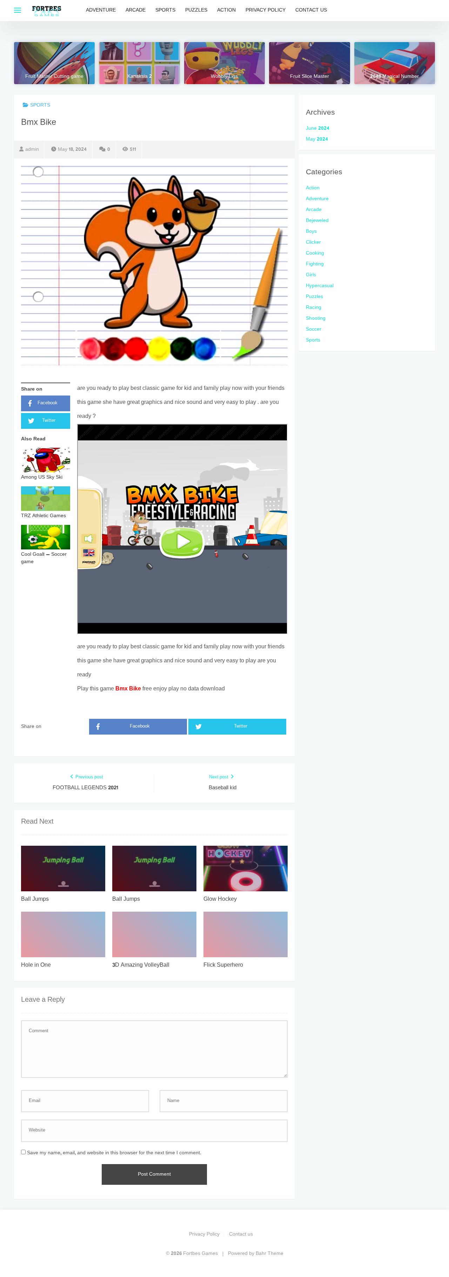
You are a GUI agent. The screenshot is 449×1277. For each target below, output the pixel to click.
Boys (311, 232)
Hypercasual (320, 286)
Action (226, 10)
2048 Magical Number (394, 77)
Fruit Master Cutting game (54, 77)
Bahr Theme (269, 1254)
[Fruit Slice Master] (309, 63)
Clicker (313, 242)
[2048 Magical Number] (394, 63)
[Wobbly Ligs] (224, 63)
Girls (311, 275)
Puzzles (196, 10)
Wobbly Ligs (224, 77)
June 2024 (317, 128)
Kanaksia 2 (139, 77)
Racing (313, 308)
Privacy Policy (266, 10)
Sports (165, 10)
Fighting (315, 264)
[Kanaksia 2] (139, 63)
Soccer (313, 329)
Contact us (311, 10)
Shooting (316, 319)
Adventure (101, 10)
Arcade (136, 10)
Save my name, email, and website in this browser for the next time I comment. (114, 1153)
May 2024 (317, 139)
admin (32, 150)
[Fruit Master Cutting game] (54, 63)
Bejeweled (317, 221)
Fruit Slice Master (309, 77)
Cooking (315, 253)
